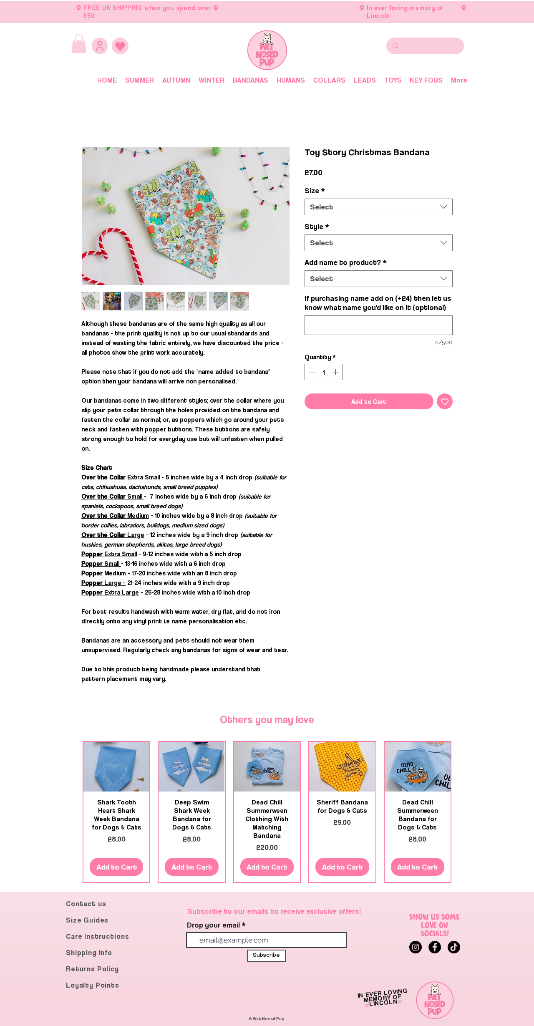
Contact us (86, 904)
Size (315, 190)
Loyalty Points (92, 985)
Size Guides (87, 920)
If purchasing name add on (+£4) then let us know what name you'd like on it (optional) (378, 303)
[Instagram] (415, 947)
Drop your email (213, 925)
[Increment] (336, 372)
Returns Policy (92, 969)
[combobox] (379, 207)
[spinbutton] (324, 372)
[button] (79, 43)
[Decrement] (311, 372)
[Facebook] (434, 947)
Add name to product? (346, 262)
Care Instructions (97, 936)
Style (317, 226)
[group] (267, 812)
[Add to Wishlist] (445, 401)
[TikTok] (454, 947)
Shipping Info (89, 952)
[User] (100, 46)
